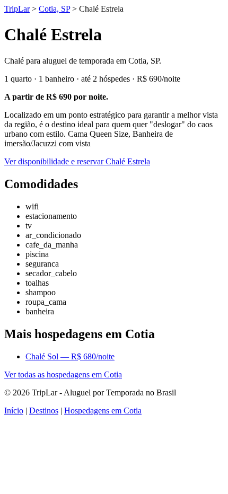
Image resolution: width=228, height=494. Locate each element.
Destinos (43, 410)
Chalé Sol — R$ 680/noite (70, 356)
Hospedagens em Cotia (103, 410)
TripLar (17, 8)
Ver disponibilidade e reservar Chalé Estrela (77, 161)
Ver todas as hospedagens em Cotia (63, 374)
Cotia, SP (54, 8)
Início (13, 410)
